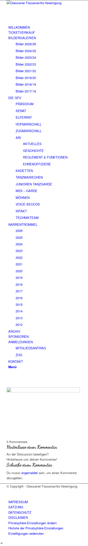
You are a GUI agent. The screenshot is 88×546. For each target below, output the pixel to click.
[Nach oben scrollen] (1, 543)
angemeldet (29, 472)
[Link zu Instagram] (9, 377)
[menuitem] (44, 27)
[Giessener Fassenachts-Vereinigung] (43, 2)
